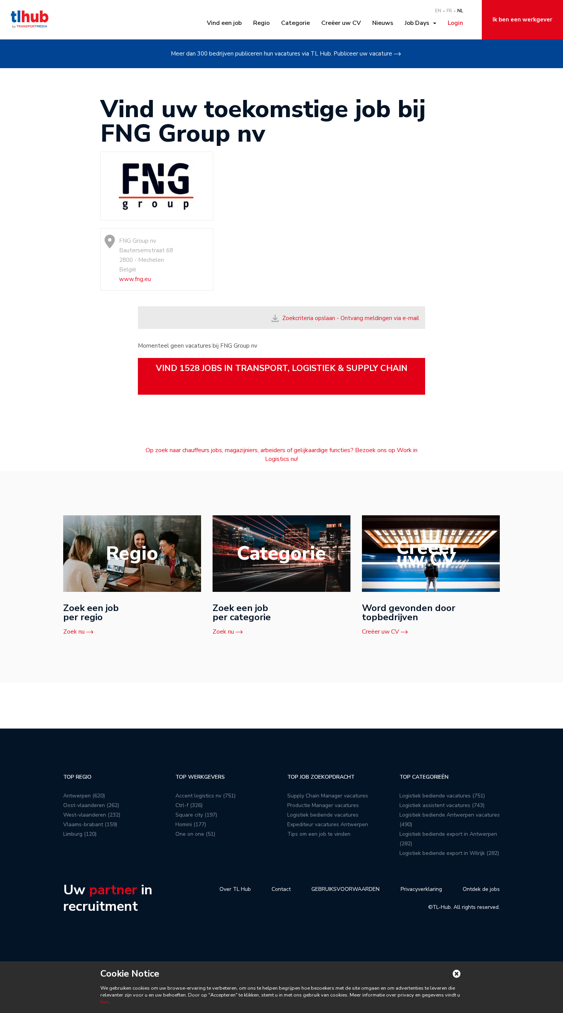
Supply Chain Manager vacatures (327, 795)
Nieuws (382, 23)
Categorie (295, 23)
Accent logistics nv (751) (205, 795)
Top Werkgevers (200, 777)
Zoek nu (74, 631)
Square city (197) (196, 815)
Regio (261, 23)
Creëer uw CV (341, 23)
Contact (281, 889)
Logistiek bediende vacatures (322, 815)
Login (455, 23)
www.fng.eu (135, 279)
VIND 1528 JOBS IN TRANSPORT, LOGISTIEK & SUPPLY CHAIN (282, 368)
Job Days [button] (418, 23)
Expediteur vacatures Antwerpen (327, 824)
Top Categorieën (423, 777)
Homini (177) (190, 824)
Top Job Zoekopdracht (321, 777)
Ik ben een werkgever (522, 19)
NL (460, 11)
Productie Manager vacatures (323, 805)
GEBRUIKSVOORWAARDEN (345, 889)
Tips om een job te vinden (318, 834)
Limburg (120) (80, 834)
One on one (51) (195, 834)
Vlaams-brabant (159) (90, 824)
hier (104, 1001)
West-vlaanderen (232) (91, 815)
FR (449, 11)
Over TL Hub (235, 889)
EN (438, 11)
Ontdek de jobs (481, 889)
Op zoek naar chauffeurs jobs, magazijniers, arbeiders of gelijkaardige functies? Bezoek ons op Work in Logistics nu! (281, 454)
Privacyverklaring (421, 889)
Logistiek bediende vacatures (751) (442, 795)
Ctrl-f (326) (189, 805)
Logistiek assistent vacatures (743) (441, 805)
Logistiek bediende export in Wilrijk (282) (449, 853)
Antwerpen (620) (84, 795)
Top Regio (77, 777)
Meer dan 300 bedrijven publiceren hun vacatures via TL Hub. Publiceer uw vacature (281, 53)
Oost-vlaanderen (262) (91, 805)
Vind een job (224, 23)
